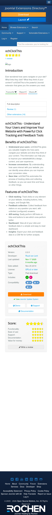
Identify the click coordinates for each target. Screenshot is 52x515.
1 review (8, 58)
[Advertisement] (26, 380)
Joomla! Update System (29, 299)
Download (23, 14)
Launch (22, 19)
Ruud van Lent (31, 255)
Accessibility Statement (12, 491)
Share (32, 92)
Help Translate (30, 493)
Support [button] (20, 33)
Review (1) (11, 109)
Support (36, 305)
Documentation (27, 311)
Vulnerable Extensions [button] (38, 33)
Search (35, 27)
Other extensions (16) (16, 114)
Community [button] (7, 33)
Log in (4, 38)
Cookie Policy (43, 491)
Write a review (27, 347)
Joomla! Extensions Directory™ (26, 8)
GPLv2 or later (31, 269)
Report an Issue (44, 493)
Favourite (10, 92)
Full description (13, 104)
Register (14, 38)
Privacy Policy (30, 491)
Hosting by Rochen (26, 513)
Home (4, 27)
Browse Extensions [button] (18, 27)
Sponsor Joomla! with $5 (11, 493)
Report (22, 92)
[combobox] (34, 44)
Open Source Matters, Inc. (28, 501)
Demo (17, 305)
